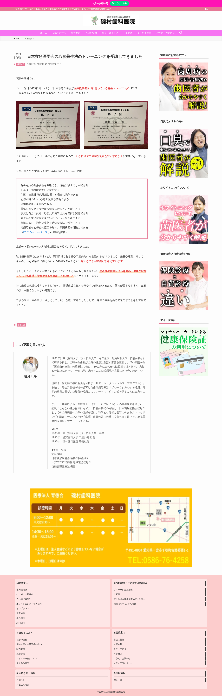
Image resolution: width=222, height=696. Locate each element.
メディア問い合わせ (123, 663)
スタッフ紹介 (120, 649)
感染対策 (20, 654)
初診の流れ (21, 639)
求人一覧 (118, 680)
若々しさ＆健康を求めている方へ (129, 599)
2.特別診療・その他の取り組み (130, 583)
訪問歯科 (20, 622)
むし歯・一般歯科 (24, 594)
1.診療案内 (22, 583)
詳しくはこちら (119, 3)
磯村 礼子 (30, 376)
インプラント (22, 608)
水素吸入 (118, 594)
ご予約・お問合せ (122, 658)
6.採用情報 (119, 673)
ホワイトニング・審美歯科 (29, 604)
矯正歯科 (20, 613)
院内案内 (20, 649)
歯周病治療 (21, 589)
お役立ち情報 (22, 684)
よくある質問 (22, 663)
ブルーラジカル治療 (123, 589)
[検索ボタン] (180, 33)
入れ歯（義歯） (23, 599)
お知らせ (20, 680)
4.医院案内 (119, 632)
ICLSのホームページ (35, 232)
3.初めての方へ (24, 632)
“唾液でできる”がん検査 (125, 604)
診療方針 (118, 644)
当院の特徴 (119, 639)
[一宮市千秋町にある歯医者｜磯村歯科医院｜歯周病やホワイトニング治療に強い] (111, 20)
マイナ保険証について (27, 658)
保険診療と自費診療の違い (29, 644)
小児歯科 (20, 618)
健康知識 (20, 64)
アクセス (118, 654)
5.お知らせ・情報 (25, 673)
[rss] (206, 9)
